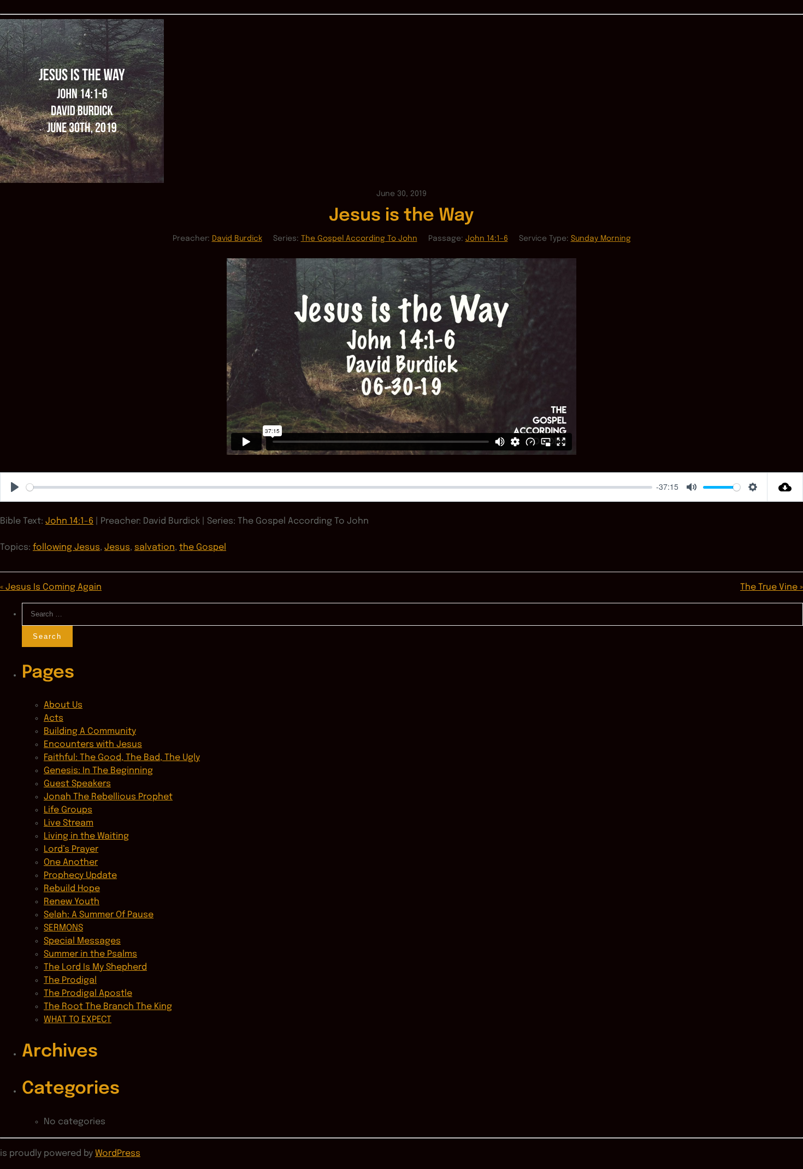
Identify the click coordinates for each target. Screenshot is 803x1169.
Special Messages (82, 941)
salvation (154, 547)
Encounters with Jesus (93, 744)
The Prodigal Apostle (88, 993)
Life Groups (68, 810)
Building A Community (90, 731)
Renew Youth (71, 901)
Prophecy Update (80, 875)
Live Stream (68, 823)
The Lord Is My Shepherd (95, 967)
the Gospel (202, 547)
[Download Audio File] (785, 487)
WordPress (117, 1153)
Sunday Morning (601, 238)
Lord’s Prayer (71, 849)
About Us (63, 705)
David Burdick (237, 238)
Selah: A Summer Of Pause (98, 914)
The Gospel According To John (359, 238)
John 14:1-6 (486, 238)
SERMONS (63, 928)
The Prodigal (70, 980)
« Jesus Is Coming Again (51, 587)
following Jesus (66, 547)
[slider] (339, 487)
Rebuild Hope (72, 888)
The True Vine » (771, 587)
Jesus (117, 547)
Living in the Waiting (86, 836)
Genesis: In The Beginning (98, 770)
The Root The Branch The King (108, 1006)
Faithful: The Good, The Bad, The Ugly (122, 757)
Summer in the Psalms (90, 954)
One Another (71, 862)
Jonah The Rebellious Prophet (108, 797)
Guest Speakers (77, 783)
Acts (53, 718)
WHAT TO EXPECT (77, 1019)
